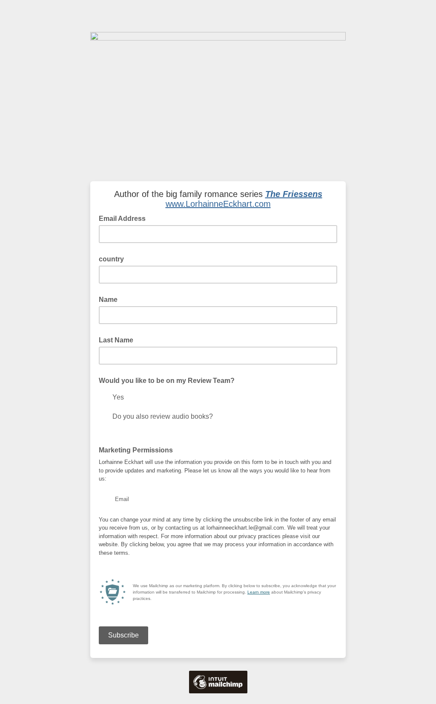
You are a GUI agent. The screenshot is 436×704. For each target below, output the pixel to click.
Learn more (258, 592)
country (111, 259)
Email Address (125, 218)
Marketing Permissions (138, 449)
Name (108, 299)
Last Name (116, 340)
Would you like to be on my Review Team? (167, 380)
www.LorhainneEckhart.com (218, 204)
